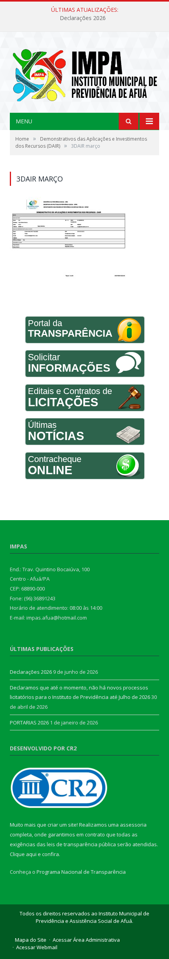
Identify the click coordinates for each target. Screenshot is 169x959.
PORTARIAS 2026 (29, 722)
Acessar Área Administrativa (86, 939)
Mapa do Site (30, 939)
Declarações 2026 (83, 18)
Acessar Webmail (36, 947)
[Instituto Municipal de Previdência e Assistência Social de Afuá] (84, 73)
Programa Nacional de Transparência (81, 871)
